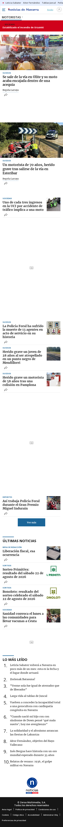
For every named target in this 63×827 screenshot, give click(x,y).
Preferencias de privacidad (14, 820)
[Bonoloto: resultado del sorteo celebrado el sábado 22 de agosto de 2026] (53, 593)
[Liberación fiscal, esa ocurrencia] (53, 553)
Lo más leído (15, 659)
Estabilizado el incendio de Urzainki (23, 27)
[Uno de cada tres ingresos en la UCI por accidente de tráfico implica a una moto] (53, 204)
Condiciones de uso (47, 809)
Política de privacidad (25, 809)
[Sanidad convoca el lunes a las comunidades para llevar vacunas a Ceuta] (53, 615)
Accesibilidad (33, 815)
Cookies (5, 815)
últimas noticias (19, 540)
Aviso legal (7, 809)
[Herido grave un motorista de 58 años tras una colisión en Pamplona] (53, 379)
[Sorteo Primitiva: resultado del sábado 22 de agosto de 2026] (53, 571)
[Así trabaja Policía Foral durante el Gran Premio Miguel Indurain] (53, 503)
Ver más (31, 522)
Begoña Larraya (11, 90)
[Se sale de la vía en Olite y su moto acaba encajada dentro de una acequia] (31, 52)
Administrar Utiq (50, 815)
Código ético (18, 815)
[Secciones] (3, 10)
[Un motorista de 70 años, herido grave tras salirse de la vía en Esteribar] (31, 140)
